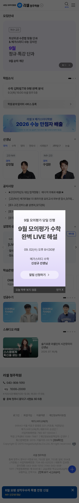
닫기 (58, 289)
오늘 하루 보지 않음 (26, 289)
